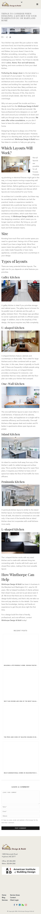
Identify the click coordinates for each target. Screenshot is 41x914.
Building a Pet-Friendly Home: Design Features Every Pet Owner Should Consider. (21, 665)
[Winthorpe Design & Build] (14, 847)
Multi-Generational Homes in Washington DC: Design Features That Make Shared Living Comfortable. (21, 773)
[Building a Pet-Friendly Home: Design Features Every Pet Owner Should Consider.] (21, 648)
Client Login (14, 900)
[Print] (11, 37)
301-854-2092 (11, 861)
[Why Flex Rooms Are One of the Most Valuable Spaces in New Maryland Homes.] (21, 684)
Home (4, 895)
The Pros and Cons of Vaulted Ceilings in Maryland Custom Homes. (21, 737)
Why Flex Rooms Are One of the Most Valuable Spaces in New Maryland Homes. (21, 701)
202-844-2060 (11, 864)
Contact (13, 897)
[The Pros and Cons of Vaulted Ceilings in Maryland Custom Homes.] (21, 720)
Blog (3, 897)
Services (5, 900)
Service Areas (15, 895)
